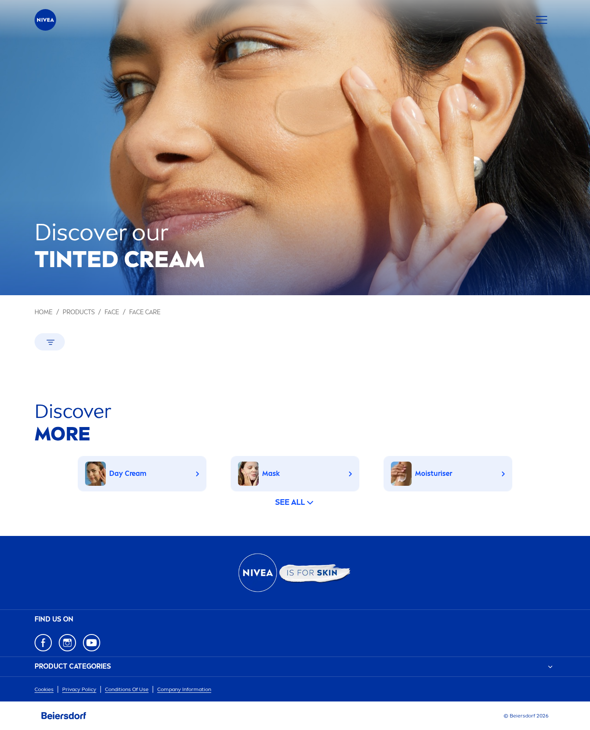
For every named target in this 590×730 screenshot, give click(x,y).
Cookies (44, 689)
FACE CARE (145, 312)
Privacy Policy (79, 689)
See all (290, 502)
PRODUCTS (79, 312)
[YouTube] (91, 642)
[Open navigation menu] (541, 20)
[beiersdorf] (63, 716)
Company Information (184, 689)
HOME (44, 312)
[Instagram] (67, 642)
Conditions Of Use (127, 689)
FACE (112, 312)
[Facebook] (43, 642)
